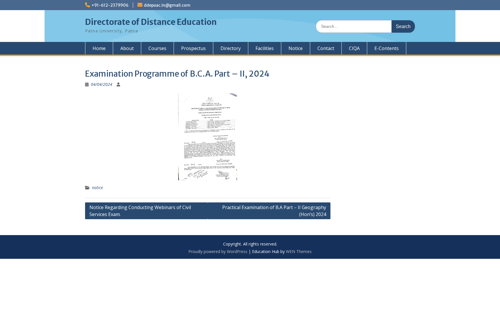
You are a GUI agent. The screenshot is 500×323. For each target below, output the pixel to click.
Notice (295, 48)
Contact (325, 48)
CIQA (354, 48)
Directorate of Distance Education (151, 22)
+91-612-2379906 (109, 5)
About (127, 48)
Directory (230, 48)
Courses (157, 48)
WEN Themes (299, 251)
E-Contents (386, 48)
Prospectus (193, 48)
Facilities (264, 48)
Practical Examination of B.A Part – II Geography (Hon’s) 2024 (274, 210)
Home (99, 48)
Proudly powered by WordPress (217, 251)
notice (97, 187)
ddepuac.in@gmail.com (167, 5)
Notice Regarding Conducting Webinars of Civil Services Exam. (140, 210)
